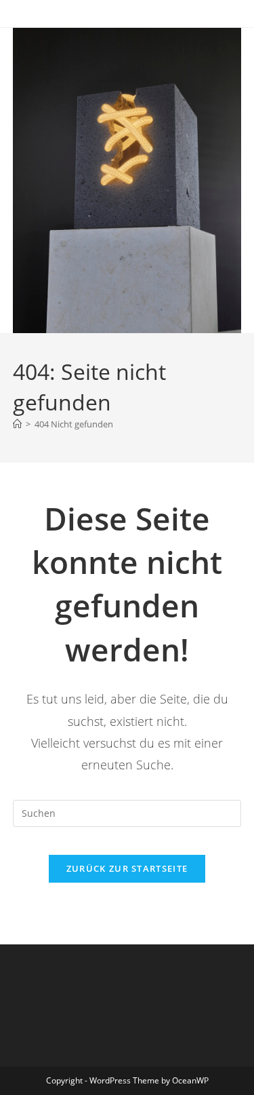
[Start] (17, 424)
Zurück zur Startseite (127, 868)
